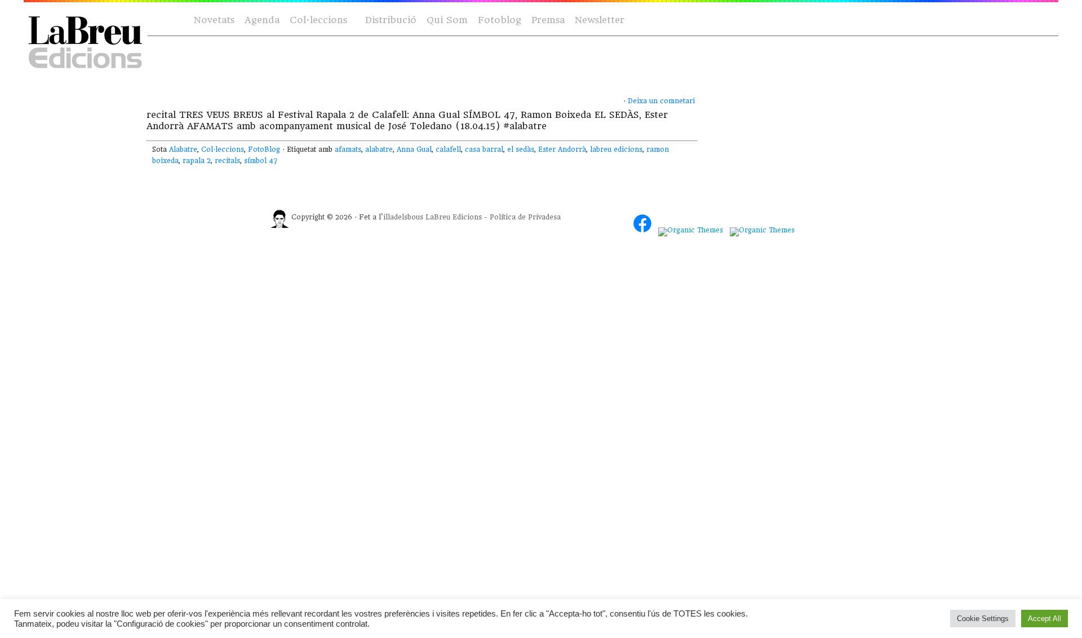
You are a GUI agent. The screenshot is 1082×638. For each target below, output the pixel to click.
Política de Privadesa (525, 217)
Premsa (548, 20)
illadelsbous (403, 217)
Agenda (262, 20)
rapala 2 (197, 161)
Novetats (214, 20)
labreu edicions (616, 149)
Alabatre (183, 149)
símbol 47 (260, 161)
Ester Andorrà (562, 149)
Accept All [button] (1044, 618)
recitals (227, 161)
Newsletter (599, 20)
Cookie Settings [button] (983, 618)
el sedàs (520, 149)
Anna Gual (414, 149)
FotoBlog (264, 149)
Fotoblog (499, 20)
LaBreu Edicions (453, 217)
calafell (448, 149)
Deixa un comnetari (661, 101)
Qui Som (447, 20)
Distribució (390, 20)
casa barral (484, 149)
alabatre (379, 149)
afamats (348, 149)
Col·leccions (317, 21)
